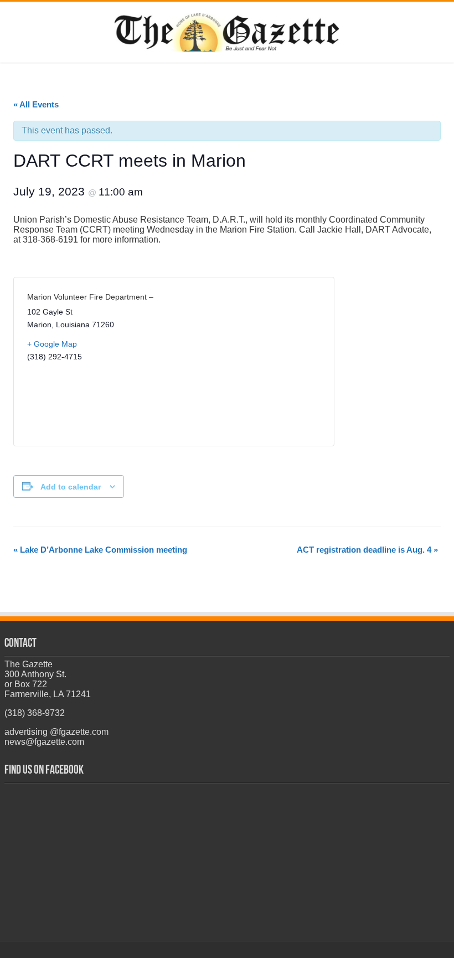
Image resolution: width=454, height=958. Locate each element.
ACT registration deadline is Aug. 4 (367, 549)
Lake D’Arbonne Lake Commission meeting (100, 549)
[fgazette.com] (227, 30)
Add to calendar (70, 486)
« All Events (36, 104)
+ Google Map (52, 343)
